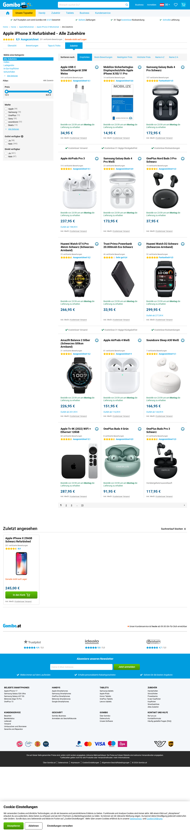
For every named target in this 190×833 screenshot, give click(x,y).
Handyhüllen (153, 691)
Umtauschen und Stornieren (15, 726)
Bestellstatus (9, 718)
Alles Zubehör (153, 707)
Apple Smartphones (60, 691)
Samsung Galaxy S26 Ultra (15, 694)
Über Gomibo (105, 716)
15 (82, 505)
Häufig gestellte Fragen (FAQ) (159, 721)
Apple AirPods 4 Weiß (116, 340)
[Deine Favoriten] (175, 4)
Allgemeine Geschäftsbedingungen (116, 763)
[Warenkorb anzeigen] (183, 4)
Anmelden (151, 5)
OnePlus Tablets (106, 699)
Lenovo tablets (105, 702)
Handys (56, 687)
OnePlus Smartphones (61, 696)
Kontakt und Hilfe (158, 712)
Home (5, 27)
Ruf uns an (152, 716)
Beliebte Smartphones (16, 687)
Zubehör (55, 13)
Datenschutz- (136, 818)
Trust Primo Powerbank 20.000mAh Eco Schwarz (118, 245)
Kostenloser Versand (78, 138)
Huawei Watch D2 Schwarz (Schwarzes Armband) (162, 245)
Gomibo (104, 712)
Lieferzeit (7, 721)
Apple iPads (104, 694)
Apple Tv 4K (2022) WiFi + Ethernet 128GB (76, 430)
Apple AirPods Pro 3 (73, 158)
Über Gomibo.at (49, 763)
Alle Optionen (12, 76)
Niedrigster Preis (124, 57)
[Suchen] (126, 4)
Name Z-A (173, 57)
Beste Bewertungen (103, 57)
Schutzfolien (153, 694)
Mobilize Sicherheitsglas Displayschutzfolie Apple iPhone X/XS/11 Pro (118, 70)
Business (84, 13)
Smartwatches (153, 704)
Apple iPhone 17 (10, 691)
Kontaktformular (154, 718)
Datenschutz (105, 718)
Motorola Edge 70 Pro (13, 699)
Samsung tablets (106, 691)
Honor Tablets (105, 696)
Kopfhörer (152, 702)
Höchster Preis (144, 57)
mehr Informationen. (122, 758)
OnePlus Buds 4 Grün (116, 428)
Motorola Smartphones (61, 699)
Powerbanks (153, 696)
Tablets (70, 13)
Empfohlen (85, 57)
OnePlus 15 (8, 702)
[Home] (7, 13)
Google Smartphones (60, 702)
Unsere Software (106, 721)
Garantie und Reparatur (13, 729)
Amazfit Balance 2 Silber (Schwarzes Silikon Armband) (75, 343)
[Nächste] (184, 505)
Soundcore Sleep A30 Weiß (162, 340)
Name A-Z (159, 57)
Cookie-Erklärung (154, 818)
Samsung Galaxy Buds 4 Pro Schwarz (160, 68)
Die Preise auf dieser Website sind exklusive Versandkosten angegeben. (135, 755)
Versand (7, 724)
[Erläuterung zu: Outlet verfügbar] (22, 136)
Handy (42, 13)
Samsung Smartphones (61, 694)
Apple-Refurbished (26, 27)
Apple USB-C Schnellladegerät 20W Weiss (74, 70)
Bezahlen (7, 716)
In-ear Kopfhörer (154, 699)
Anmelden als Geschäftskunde (64, 718)
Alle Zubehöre (67, 27)
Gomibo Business (59, 716)
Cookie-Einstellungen (90, 763)
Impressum (75, 763)
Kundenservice (102, 13)
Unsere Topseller (24, 13)
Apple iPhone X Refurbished (48, 27)
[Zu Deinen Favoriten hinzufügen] (97, 67)
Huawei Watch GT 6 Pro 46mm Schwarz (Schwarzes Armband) (77, 247)
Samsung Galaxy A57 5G (14, 696)
